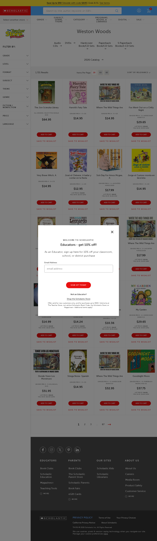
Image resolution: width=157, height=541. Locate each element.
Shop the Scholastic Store (78, 298)
